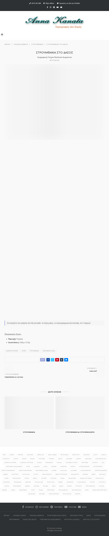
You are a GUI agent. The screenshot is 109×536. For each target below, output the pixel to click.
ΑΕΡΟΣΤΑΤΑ (76, 455)
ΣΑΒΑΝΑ (27, 486)
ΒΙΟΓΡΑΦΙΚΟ (14, 519)
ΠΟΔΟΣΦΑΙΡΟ (81, 482)
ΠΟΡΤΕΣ (92, 482)
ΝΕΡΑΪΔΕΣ (102, 474)
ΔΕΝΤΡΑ (78, 459)
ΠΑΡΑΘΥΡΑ (6, 482)
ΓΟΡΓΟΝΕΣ (41, 459)
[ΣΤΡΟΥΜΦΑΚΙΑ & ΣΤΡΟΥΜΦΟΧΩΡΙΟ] (80, 412)
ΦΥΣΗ (87, 490)
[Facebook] (47, 7)
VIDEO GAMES (52, 455)
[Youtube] (58, 7)
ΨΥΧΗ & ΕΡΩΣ (67, 494)
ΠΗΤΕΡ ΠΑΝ (50, 482)
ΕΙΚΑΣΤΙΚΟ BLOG (29, 519)
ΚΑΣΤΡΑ (72, 466)
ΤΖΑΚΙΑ (13, 490)
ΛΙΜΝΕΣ (5, 474)
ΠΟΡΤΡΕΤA (102, 482)
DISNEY (12, 455)
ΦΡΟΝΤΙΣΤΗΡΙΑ (76, 490)
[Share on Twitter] (52, 359)
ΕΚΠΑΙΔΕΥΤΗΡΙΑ (76, 515)
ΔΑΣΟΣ (60, 459)
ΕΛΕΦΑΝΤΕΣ (49, 462)
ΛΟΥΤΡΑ (35, 474)
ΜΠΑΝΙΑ (85, 474)
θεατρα (77, 494)
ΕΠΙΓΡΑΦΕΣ (84, 462)
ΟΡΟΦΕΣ (44, 478)
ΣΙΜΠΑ (61, 486)
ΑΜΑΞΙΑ (103, 455)
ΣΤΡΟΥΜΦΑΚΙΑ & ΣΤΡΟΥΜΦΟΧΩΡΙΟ (80, 432)
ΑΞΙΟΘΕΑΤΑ (6, 459)
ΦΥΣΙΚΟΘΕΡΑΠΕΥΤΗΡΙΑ (99, 490)
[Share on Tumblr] (61, 359)
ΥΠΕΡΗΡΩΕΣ (50, 490)
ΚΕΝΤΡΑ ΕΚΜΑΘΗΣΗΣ (8, 470)
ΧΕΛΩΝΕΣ (42, 494)
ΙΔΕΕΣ (88, 515)
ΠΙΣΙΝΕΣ (60, 482)
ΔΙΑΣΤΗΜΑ (88, 459)
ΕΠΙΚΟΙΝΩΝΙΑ (100, 515)
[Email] (61, 7)
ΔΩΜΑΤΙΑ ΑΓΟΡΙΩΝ (12, 351)
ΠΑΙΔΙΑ (62, 478)
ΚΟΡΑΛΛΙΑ (63, 470)
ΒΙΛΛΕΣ (24, 459)
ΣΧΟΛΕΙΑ (101, 486)
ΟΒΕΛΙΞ (35, 478)
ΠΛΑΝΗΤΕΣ (70, 482)
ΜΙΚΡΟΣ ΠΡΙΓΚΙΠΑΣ (61, 474)
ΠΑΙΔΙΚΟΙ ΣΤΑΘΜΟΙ (86, 478)
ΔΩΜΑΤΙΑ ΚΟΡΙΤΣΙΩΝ (26, 462)
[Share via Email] (66, 359)
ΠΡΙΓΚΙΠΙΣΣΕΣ (17, 486)
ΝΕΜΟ (94, 474)
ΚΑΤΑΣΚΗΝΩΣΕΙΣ (84, 466)
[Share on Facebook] (48, 359)
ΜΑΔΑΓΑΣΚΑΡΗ (47, 474)
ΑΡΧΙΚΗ (7, 44)
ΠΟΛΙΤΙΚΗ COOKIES (71, 519)
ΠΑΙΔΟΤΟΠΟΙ (99, 478)
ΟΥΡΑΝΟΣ (53, 478)
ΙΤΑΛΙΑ (45, 466)
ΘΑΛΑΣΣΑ (37, 466)
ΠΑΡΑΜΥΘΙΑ (17, 482)
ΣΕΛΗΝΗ (45, 486)
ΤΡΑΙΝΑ (41, 490)
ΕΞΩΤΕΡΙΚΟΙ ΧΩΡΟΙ (71, 462)
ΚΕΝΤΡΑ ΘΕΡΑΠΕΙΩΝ (25, 470)
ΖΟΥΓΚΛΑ (95, 462)
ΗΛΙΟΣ (28, 466)
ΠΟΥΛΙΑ (6, 486)
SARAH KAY (40, 455)
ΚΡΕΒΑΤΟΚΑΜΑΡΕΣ (101, 470)
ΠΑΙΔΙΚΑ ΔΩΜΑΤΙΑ (21, 44)
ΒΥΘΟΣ (32, 459)
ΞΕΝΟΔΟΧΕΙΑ (16, 478)
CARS (4, 455)
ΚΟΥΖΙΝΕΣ (74, 470)
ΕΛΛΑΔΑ (59, 462)
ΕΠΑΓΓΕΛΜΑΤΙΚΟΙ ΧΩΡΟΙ (56, 515)
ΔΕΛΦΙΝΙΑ (69, 459)
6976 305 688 (36, 3)
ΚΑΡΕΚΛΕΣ (63, 466)
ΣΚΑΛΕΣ (69, 486)
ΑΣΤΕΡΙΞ (15, 459)
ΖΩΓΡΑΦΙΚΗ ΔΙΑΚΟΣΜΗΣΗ (14, 466)
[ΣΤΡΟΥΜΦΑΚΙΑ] (28, 412)
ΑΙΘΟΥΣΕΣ (86, 455)
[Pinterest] (54, 7)
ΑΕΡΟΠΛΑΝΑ (64, 455)
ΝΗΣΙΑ (7, 478)
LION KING (30, 455)
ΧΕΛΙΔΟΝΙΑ (31, 494)
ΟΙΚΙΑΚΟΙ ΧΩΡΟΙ (19, 515)
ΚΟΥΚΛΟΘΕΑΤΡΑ (86, 470)
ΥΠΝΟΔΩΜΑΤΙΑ (63, 490)
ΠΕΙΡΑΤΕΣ (28, 482)
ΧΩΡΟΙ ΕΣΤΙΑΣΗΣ (54, 494)
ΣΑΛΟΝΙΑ (36, 486)
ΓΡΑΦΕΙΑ (51, 459)
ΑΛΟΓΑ (95, 455)
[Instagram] (50, 7)
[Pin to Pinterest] (57, 359)
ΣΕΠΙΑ (54, 486)
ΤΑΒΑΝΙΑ (4, 490)
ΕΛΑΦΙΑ (39, 462)
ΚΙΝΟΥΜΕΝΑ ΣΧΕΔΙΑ (49, 351)
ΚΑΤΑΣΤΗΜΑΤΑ (98, 466)
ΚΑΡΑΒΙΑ (54, 466)
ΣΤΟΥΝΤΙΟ (79, 486)
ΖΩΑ (103, 462)
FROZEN (20, 455)
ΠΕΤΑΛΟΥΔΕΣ (39, 482)
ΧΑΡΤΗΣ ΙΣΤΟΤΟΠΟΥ (91, 519)
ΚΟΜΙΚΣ (54, 470)
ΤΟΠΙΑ (33, 490)
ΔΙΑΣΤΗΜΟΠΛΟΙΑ (100, 459)
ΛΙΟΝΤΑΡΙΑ (15, 474)
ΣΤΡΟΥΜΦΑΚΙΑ (37, 44)
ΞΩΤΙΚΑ (24, 351)
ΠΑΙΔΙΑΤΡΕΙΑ (72, 478)
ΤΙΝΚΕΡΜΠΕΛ (23, 490)
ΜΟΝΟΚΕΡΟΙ (75, 474)
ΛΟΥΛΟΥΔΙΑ (26, 474)
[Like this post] (43, 359)
